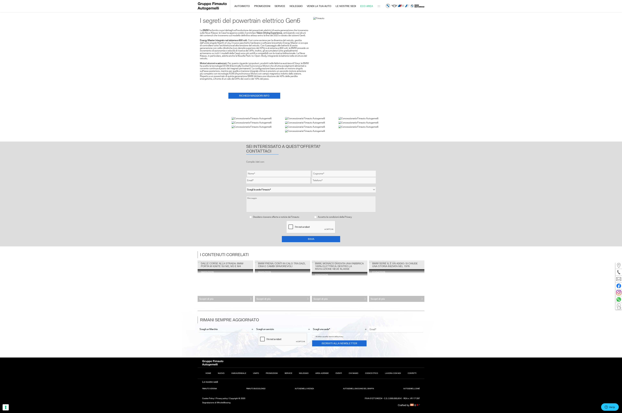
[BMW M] (401, 6)
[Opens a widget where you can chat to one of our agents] (610, 407)
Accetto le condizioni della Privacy (335, 217)
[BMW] (388, 6)
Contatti (412, 373)
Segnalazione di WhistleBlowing (216, 403)
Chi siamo (353, 373)
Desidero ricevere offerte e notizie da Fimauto (276, 217)
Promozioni (262, 6)
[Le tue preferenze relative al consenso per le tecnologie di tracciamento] (6, 407)
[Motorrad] (417, 6)
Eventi (339, 373)
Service (280, 6)
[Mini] (394, 6)
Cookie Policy (208, 398)
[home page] (212, 9)
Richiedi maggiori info (254, 95)
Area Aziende (322, 373)
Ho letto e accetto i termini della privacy (329, 336)
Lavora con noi (393, 373)
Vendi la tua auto (319, 6)
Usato (256, 373)
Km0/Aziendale (238, 373)
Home (208, 373)
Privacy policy (222, 398)
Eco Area (366, 6)
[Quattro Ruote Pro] (418, 405)
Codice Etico (371, 373)
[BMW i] (407, 6)
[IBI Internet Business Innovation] (412, 405)
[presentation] (200, 281)
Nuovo (221, 373)
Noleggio (296, 6)
